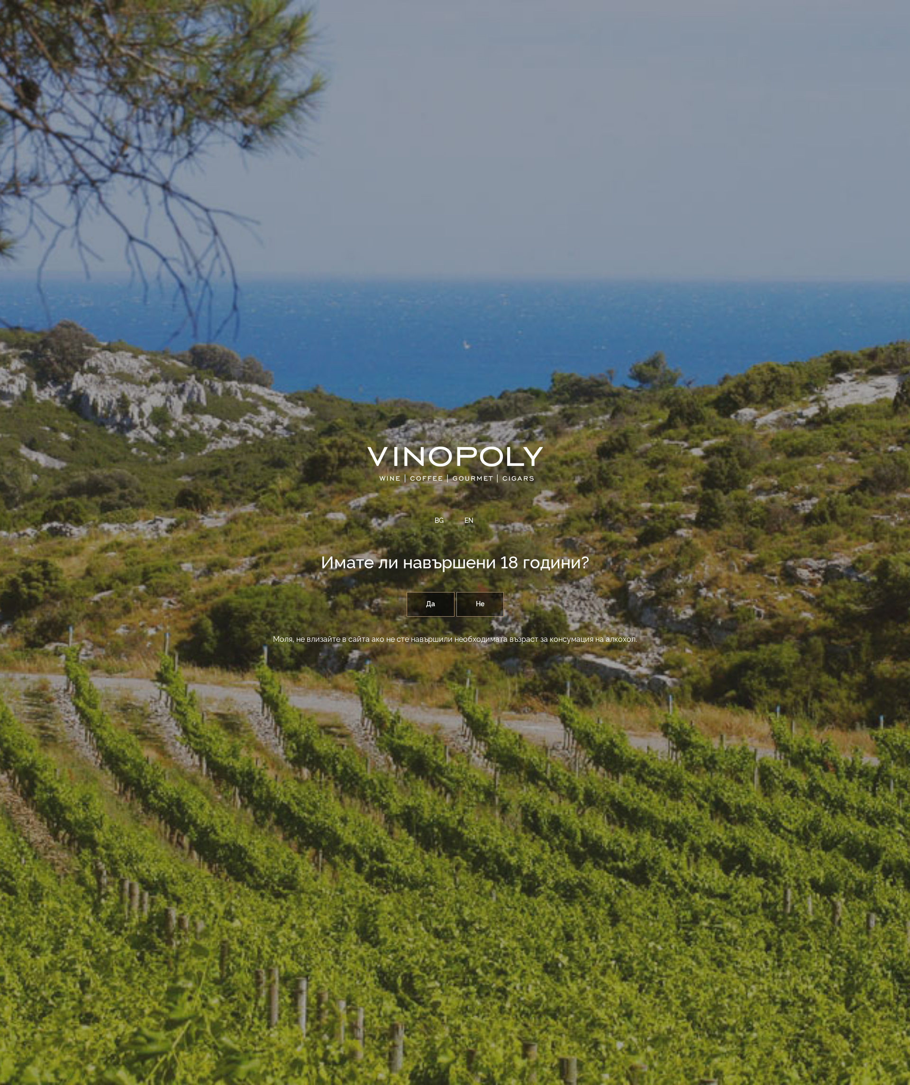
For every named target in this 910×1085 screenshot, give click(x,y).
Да (430, 604)
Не (480, 604)
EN (468, 521)
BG (439, 521)
